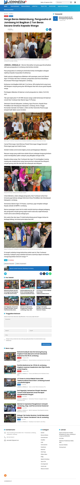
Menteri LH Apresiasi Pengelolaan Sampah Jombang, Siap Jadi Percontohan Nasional (26, 308)
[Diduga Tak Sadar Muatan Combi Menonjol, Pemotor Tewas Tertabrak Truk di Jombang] (43, 300)
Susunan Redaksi (63, 444)
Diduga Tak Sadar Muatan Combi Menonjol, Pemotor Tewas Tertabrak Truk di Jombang (43, 308)
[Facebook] (41, 273)
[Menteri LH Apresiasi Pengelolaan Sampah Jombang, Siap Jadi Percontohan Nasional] (27, 300)
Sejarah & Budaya (45, 459)
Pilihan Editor (44, 454)
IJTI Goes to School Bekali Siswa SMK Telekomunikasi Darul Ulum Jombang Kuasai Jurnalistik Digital (43, 292)
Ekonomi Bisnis (44, 435)
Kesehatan (43, 447)
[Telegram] (47, 273)
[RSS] (5, 475)
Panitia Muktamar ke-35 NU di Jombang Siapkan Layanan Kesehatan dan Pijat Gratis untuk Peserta (27, 292)
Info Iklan (61, 438)
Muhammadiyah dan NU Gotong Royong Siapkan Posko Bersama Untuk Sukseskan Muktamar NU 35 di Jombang (11, 292)
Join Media (10, 29)
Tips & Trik (43, 461)
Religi (42, 456)
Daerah (39, 287)
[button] (70, 2)
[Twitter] (44, 273)
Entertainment (44, 437)
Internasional (44, 444)
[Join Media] (15, 2)
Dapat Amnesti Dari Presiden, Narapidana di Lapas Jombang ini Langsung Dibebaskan (67, 434)
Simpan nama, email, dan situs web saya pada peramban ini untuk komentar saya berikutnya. (25, 339)
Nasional (11, 16)
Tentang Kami (62, 447)
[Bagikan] (50, 29)
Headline (6, 16)
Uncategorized (44, 464)
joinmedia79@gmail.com (13, 440)
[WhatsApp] (50, 273)
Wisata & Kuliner (45, 468)
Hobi (42, 442)
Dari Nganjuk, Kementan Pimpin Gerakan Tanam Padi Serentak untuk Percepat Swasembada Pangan (11, 308)
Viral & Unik (43, 466)
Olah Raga (43, 452)
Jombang (11, 260)
